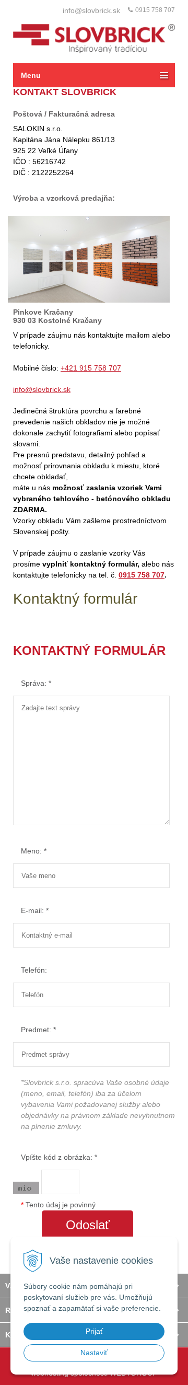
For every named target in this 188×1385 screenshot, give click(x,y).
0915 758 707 (155, 10)
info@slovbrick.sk (91, 10)
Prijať (94, 1331)
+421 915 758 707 (91, 368)
